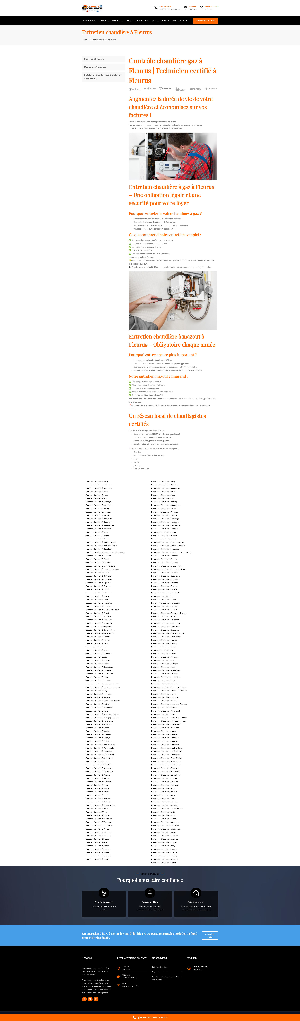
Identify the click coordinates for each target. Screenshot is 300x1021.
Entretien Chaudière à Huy (96, 647)
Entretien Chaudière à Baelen (97, 515)
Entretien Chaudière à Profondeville (100, 748)
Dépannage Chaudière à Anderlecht (165, 488)
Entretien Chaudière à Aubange (98, 501)
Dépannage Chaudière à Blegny (164, 535)
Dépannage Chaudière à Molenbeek (165, 711)
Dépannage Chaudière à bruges (164, 842)
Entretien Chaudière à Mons (97, 711)
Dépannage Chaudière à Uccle (163, 798)
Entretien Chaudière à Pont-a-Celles (100, 744)
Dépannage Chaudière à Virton (163, 812)
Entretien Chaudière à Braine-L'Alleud (101, 542)
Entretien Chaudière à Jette (97, 657)
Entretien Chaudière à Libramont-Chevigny (103, 687)
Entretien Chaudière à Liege (97, 690)
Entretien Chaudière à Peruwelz (98, 741)
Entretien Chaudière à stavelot (98, 856)
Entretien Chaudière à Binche (97, 532)
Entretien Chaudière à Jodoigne (98, 660)
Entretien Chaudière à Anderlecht (99, 488)
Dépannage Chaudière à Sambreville (166, 771)
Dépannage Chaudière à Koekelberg (165, 670)
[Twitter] (90, 999)
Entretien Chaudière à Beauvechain (100, 525)
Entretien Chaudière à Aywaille (98, 512)
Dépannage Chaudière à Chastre (164, 559)
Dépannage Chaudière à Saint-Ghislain (166, 758)
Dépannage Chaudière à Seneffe (164, 778)
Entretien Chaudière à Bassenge (99, 518)
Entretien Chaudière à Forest (97, 613)
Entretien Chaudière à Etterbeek (99, 593)
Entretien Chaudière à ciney (97, 842)
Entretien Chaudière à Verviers (98, 798)
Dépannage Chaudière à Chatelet (164, 562)
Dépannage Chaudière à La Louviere (165, 677)
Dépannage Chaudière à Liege (163, 694)
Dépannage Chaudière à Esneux (164, 589)
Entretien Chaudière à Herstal (98, 640)
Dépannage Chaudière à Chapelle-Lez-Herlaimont (171, 552)
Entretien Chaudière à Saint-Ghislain (100, 754)
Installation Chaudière (138, 21)
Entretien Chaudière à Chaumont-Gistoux (102, 569)
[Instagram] (96, 999)
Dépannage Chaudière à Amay (163, 481)
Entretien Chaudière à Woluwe (98, 835)
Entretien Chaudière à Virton (97, 808)
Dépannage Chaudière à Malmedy (165, 697)
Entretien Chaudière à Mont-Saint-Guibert (103, 714)
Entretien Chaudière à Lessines (98, 680)
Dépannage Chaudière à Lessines (164, 684)
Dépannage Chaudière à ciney (163, 846)
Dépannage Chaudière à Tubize (163, 795)
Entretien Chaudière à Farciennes (99, 603)
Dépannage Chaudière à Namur (163, 731)
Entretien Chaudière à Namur (97, 727)
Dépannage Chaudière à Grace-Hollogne (167, 633)
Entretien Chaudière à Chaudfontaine (100, 566)
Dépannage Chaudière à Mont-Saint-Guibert (169, 717)
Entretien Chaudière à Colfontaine (99, 576)
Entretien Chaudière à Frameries (99, 616)
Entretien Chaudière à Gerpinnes (99, 626)
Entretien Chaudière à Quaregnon (99, 751)
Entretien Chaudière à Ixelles (97, 650)
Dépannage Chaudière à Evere (163, 599)
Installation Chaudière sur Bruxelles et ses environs (102, 77)
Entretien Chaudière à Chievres (98, 572)
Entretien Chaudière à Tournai (97, 788)
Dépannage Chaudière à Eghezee (164, 583)
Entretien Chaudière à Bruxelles (98, 549)
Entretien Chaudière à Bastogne (98, 522)
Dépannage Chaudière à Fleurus (164, 609)
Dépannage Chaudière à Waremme (165, 822)
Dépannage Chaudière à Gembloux (165, 626)
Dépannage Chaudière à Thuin (163, 788)
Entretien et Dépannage (110, 21)
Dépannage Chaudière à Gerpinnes (165, 630)
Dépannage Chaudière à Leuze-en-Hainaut (168, 687)
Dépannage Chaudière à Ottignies (164, 738)
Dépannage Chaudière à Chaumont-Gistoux (168, 569)
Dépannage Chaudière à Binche (163, 532)
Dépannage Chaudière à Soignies (164, 781)
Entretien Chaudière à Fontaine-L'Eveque (102, 609)
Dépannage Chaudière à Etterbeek (165, 593)
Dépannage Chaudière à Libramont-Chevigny (169, 690)
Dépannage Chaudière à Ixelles (163, 653)
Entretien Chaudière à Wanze (97, 815)
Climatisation (88, 21)
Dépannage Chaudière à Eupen (163, 596)
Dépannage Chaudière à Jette (163, 660)
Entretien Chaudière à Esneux (97, 589)
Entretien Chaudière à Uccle (97, 795)
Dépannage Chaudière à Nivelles (164, 734)
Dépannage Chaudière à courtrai (164, 849)
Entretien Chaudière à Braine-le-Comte (101, 545)
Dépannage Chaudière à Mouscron (165, 727)
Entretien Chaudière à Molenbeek (99, 707)
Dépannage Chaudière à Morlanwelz (165, 724)
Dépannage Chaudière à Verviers (164, 802)
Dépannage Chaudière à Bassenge (165, 518)
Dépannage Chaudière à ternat (163, 862)
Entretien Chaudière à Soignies (98, 778)
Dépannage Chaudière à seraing (164, 856)
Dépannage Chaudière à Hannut (164, 640)
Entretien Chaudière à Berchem (98, 529)
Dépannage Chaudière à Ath (162, 498)
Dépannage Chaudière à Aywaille (164, 512)
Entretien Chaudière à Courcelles (99, 579)
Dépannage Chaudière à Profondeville (166, 751)
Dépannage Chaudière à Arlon (163, 491)
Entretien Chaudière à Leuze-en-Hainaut (102, 684)
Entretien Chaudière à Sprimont (98, 781)
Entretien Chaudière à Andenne (98, 485)
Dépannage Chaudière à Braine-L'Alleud (167, 542)
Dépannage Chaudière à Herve (163, 647)
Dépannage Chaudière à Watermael (165, 829)
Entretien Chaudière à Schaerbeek (99, 771)
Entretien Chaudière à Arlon (97, 491)
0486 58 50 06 (165, 6)
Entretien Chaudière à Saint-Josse (99, 761)
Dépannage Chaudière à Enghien (164, 586)
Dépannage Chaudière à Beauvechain (166, 525)
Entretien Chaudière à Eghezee (98, 583)
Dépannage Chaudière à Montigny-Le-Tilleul (169, 721)
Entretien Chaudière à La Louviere (99, 674)
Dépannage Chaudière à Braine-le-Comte (168, 545)
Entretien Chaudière (94, 59)
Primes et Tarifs (179, 21)
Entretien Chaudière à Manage (98, 697)
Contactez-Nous (210, 935)
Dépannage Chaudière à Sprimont (164, 785)
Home (84, 40)
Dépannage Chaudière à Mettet (164, 707)
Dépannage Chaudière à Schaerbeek (166, 775)
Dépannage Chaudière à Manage (164, 700)
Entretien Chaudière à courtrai (97, 846)
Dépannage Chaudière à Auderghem (166, 505)
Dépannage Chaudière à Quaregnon (165, 754)
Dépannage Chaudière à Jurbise (163, 667)
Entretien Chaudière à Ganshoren (99, 620)
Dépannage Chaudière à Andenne (164, 485)
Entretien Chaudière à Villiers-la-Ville (101, 805)
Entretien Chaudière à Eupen (97, 596)
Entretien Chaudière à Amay (97, 481)
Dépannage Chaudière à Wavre (163, 832)
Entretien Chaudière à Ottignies (98, 734)
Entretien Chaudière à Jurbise (97, 663)
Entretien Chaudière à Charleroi (98, 555)
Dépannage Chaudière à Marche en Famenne (169, 704)
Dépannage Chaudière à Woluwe (164, 839)
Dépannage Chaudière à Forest (163, 616)
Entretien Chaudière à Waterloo (98, 822)
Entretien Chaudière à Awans (97, 508)
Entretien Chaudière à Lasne (97, 677)
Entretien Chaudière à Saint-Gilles (99, 758)
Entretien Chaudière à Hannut (97, 636)
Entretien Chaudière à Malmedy (98, 694)
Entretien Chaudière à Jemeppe (98, 653)
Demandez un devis (205, 21)
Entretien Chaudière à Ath (96, 498)
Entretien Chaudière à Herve (97, 643)
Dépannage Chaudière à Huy (162, 650)
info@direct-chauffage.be (170, 9)
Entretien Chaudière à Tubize (97, 792)
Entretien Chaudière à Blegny (97, 535)
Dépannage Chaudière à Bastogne (165, 522)
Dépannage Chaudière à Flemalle (164, 606)
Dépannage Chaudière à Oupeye (164, 741)
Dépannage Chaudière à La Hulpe (164, 674)
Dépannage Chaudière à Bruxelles (165, 549)
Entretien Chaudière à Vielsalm (98, 802)
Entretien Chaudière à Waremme (99, 818)
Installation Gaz (160, 21)
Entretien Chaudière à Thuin (97, 785)
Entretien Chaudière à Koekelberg (99, 667)
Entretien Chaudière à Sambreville (99, 768)
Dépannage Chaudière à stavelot (164, 859)
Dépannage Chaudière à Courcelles (165, 579)
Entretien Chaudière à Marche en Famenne (103, 700)
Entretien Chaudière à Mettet (97, 704)
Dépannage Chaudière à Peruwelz (165, 744)
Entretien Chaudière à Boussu (98, 539)
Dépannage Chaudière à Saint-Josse (165, 765)
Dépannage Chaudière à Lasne (163, 680)
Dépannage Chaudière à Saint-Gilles (165, 761)
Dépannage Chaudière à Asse (163, 495)
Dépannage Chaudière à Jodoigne (164, 663)
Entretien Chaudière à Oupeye (98, 738)
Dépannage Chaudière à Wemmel (165, 835)
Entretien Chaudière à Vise (96, 812)
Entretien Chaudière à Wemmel (98, 832)
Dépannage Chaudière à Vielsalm (164, 805)
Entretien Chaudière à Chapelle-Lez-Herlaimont (105, 552)
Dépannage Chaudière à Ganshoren (165, 623)
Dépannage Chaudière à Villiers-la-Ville (167, 808)
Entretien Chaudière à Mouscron (98, 724)
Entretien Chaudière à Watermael (99, 825)
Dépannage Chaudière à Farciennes (165, 603)
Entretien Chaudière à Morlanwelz (99, 721)
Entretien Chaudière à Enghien (98, 586)
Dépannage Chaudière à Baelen (164, 515)
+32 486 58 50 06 (129, 978)
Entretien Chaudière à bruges (97, 839)
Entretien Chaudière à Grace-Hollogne (101, 630)
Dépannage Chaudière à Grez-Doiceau (166, 636)
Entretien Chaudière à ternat (97, 859)
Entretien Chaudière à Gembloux (99, 623)
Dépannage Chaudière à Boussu (164, 539)
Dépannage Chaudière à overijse (164, 852)
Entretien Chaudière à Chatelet (98, 562)
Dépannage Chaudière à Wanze (164, 818)
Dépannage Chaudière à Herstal (164, 643)
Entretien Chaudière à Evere (97, 599)
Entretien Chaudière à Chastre (98, 559)
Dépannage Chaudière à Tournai (164, 792)
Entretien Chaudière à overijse (98, 849)
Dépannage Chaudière (95, 67)
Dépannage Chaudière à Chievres (164, 572)
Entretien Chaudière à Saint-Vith (99, 765)
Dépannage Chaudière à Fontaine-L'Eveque (168, 613)
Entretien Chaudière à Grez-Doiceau (100, 633)
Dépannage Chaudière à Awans (164, 508)
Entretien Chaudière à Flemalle (98, 606)
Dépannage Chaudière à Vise (163, 815)
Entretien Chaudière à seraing (97, 852)
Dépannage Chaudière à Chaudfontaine (167, 566)
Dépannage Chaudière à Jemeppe (164, 657)
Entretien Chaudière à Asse (97, 495)
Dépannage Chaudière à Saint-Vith (165, 768)
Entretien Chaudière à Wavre (97, 829)
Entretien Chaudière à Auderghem (99, 505)
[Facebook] (84, 999)
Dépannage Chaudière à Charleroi (164, 555)
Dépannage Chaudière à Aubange (164, 501)
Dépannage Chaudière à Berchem (164, 529)
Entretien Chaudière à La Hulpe (98, 670)
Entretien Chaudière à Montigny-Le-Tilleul (103, 717)
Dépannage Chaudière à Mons (163, 714)
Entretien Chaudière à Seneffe (98, 775)
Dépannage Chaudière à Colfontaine (165, 576)
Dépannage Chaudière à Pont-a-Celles (167, 748)
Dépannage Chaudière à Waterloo (165, 825)
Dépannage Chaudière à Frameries (165, 620)
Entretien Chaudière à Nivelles (98, 731)
